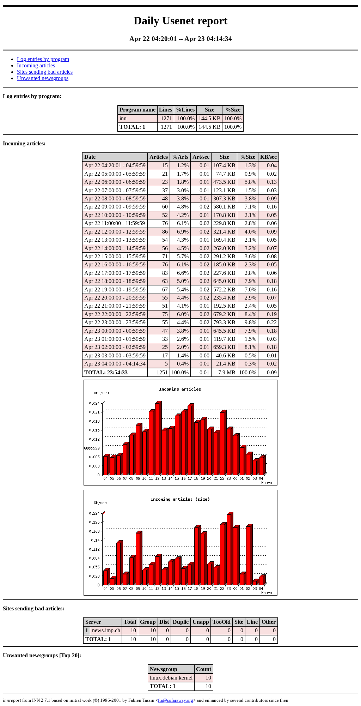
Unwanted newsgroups (42, 78)
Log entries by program (43, 59)
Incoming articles (36, 65)
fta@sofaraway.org (175, 700)
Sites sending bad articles (45, 72)
